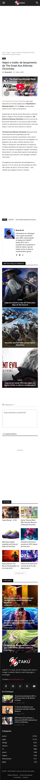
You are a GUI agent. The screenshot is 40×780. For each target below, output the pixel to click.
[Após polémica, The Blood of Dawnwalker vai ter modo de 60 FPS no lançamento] (10, 556)
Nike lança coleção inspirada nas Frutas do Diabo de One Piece (10, 544)
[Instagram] (13, 686)
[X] (23, 254)
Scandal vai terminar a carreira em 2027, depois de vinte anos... (29, 544)
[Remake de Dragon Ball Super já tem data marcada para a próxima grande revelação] (20, 619)
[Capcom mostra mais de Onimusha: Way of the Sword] (20, 288)
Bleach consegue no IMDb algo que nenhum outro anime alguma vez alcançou (18, 600)
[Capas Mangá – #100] (10, 512)
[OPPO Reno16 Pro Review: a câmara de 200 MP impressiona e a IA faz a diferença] (7, 720)
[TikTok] (20, 686)
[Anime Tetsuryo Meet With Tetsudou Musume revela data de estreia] (29, 512)
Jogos (8, 52)
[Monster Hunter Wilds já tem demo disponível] (20, 328)
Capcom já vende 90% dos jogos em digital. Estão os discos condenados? (20, 384)
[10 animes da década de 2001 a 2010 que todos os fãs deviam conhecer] (20, 641)
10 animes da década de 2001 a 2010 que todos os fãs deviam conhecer (19, 646)
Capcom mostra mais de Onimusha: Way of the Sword (20, 304)
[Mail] (19, 254)
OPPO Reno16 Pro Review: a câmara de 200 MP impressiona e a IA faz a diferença (26, 720)
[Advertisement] (20, 29)
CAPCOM (10, 165)
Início (3, 52)
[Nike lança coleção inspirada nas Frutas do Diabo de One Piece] (10, 534)
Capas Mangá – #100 (9, 520)
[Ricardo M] (9, 242)
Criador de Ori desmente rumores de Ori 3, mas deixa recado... (29, 566)
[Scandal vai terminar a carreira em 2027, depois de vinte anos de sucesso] (29, 534)
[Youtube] (34, 686)
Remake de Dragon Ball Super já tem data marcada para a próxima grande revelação (19, 622)
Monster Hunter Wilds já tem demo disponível (20, 344)
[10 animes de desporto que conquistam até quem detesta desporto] (7, 709)
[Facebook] (16, 254)
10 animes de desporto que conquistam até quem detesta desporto (25, 709)
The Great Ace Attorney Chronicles (14, 101)
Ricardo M (8, 72)
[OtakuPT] (20, 3)
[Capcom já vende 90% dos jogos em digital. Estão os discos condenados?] (20, 368)
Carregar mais (19, 573)
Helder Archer (8, 605)
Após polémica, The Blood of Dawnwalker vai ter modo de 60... (10, 566)
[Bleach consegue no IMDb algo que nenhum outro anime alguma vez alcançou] (20, 596)
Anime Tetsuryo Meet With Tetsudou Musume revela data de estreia (29, 522)
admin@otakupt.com (16, 679)
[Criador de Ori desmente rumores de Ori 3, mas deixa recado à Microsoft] (29, 556)
